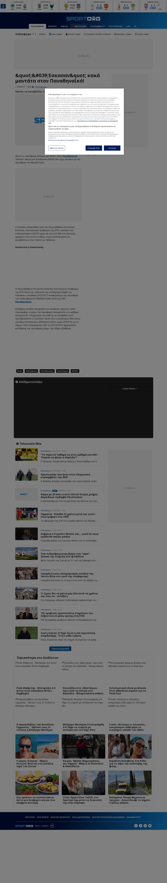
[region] (84, 121)
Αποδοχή (112, 148)
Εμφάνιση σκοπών (57, 148)
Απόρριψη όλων (94, 148)
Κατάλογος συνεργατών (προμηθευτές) (63, 140)
